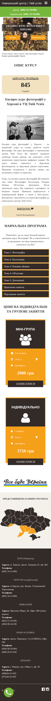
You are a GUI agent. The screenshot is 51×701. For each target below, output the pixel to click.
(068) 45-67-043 (9, 652)
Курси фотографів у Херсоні (34, 54)
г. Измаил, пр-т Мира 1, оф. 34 (25, 667)
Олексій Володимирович (25, 215)
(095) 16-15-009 (9, 571)
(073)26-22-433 (9, 676)
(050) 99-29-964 (9, 648)
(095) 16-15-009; (28, 9)
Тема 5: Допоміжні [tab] (14, 280)
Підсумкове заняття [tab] (14, 294)
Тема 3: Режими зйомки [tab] (16, 266)
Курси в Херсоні (19, 54)
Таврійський (16, 14)
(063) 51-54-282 (9, 620)
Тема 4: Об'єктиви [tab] (13, 273)
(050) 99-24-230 (9, 624)
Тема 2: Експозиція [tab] (14, 259)
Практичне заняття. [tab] (14, 287)
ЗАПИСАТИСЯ (25, 383)
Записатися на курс (38, 37)
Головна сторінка (7, 54)
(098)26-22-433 (9, 673)
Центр (16, 9)
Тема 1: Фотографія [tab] (14, 252)
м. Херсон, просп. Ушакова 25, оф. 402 (29, 565)
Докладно (12, 37)
